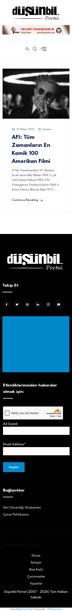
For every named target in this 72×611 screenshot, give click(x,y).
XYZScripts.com (54, 609)
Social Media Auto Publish (22, 609)
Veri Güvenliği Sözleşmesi (22, 507)
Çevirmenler (36, 576)
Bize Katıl (36, 569)
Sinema (46, 129)
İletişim (36, 562)
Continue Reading (25, 200)
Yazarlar (36, 583)
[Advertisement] (36, 344)
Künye (36, 555)
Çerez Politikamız (16, 514)
